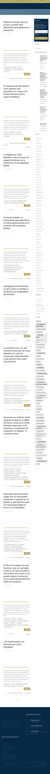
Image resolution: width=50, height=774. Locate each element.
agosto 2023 (39, 231)
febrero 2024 (39, 216)
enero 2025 (39, 187)
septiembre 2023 (40, 229)
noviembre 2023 (40, 223)
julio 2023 (38, 234)
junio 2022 (38, 267)
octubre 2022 (39, 257)
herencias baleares (40, 379)
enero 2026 (39, 156)
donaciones (7, 67)
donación (20, 618)
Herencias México (40, 389)
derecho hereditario (9, 265)
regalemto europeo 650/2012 (21, 548)
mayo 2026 (38, 146)
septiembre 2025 (40, 166)
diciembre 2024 (39, 190)
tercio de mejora (8, 627)
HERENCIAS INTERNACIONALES (19, 409)
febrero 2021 (39, 283)
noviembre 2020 (40, 288)
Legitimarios (39, 406)
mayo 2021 (38, 278)
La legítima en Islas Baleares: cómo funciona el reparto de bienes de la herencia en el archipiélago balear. (16, 160)
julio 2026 (38, 141)
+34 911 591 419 (31, 2)
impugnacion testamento (23, 331)
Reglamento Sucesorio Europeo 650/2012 (21, 400)
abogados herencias (40, 325)
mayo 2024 (38, 208)
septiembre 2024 (40, 198)
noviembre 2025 (40, 161)
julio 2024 (38, 203)
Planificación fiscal (40, 423)
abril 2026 (38, 148)
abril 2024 (38, 210)
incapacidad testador (9, 333)
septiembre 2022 (40, 260)
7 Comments (28, 486)
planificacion (19, 267)
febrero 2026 (39, 154)
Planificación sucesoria (18, 69)
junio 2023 (38, 236)
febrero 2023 (39, 247)
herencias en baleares (22, 200)
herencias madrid (40, 387)
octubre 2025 (39, 164)
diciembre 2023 (39, 221)
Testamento (24, 333)
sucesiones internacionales (10, 271)
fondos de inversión (40, 358)
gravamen (7, 132)
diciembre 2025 (39, 159)
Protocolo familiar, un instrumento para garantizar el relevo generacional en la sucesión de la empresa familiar (16, 223)
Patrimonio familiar (40, 420)
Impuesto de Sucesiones (9, 134)
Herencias (14, 67)
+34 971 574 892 (19, 2)
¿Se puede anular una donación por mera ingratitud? (14, 644)
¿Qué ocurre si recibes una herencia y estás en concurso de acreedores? (43, 109)
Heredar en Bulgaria (34, 731)
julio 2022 (38, 265)
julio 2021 (38, 273)
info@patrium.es (7, 2)
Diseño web (34, 766)
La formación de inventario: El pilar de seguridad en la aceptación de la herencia (43, 58)
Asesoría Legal (39, 336)
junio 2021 (38, 275)
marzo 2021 (39, 280)
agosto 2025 (39, 169)
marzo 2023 (39, 244)
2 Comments (28, 340)
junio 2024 (38, 205)
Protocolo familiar (8, 269)
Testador (39, 458)
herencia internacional (9, 471)
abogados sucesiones (41, 329)
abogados (7, 618)
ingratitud (19, 684)
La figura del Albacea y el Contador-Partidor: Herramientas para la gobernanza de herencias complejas (43, 93)
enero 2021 (39, 286)
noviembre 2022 (40, 254)
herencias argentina (40, 376)
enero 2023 (39, 249)
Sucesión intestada (40, 449)
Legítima (6, 622)
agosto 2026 (39, 138)
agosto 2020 (39, 291)
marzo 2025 (39, 182)
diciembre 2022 (39, 252)
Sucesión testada (40, 452)
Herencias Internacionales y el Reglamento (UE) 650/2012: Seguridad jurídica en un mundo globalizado (43, 76)
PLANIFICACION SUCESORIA (18, 78)
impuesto (19, 132)
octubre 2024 (39, 195)
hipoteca (19, 67)
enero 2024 (39, 218)
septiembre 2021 (40, 270)
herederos (39, 364)
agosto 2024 (39, 200)
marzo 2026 (39, 151)
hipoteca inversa (8, 69)
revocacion (14, 686)
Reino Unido (25, 477)
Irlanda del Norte (8, 475)
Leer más (27, 74)
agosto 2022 (39, 262)
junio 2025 (38, 174)
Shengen (6, 479)
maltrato (25, 684)
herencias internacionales (10, 267)
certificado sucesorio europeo (11, 544)
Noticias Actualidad (17, 143)
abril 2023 (38, 242)
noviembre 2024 (40, 192)
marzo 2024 (39, 213)
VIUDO (38, 464)
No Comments (27, 78)
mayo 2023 (38, 239)
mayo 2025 (38, 177)
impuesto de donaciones (9, 473)
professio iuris (8, 400)
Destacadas (39, 299)
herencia (13, 684)
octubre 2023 (39, 226)
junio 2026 (38, 143)
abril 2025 (38, 179)
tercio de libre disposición (41, 455)
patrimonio (16, 475)
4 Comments (28, 634)
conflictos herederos (41, 344)
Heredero (39, 361)
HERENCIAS (11, 78)
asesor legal (13, 618)
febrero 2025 (39, 185)
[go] (45, 48)
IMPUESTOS (40, 400)
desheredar (39, 350)
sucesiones (7, 71)
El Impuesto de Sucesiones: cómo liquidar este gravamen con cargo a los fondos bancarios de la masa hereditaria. (16, 91)
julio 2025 (38, 172)
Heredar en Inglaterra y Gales (36, 725)
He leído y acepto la (41, 34)
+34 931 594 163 (43, 2)
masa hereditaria (19, 134)
